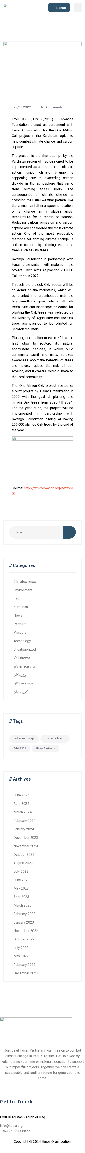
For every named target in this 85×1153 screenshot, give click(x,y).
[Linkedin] (29, 1086)
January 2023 (24, 922)
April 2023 (21, 897)
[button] (78, 7)
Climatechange (25, 582)
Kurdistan (21, 607)
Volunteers (22, 658)
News (18, 615)
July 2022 (21, 948)
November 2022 (26, 931)
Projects (20, 632)
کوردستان (21, 692)
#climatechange (24, 738)
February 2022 (25, 965)
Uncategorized (25, 649)
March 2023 (23, 905)
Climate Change (55, 738)
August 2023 (23, 863)
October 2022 (24, 939)
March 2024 (23, 812)
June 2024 (22, 795)
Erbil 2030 (20, 748)
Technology (22, 641)
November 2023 (26, 846)
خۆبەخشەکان (23, 683)
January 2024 (24, 829)
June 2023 (22, 880)
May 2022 (21, 956)
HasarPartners (45, 748)
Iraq (16, 598)
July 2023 (21, 871)
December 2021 (26, 973)
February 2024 (25, 821)
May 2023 (21, 888)
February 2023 (25, 914)
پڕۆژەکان (20, 675)
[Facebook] (5, 1086)
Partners (20, 624)
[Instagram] (17, 1086)
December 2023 (26, 838)
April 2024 (21, 804)
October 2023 (24, 854)
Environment (23, 590)
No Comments (51, 107)
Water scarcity (24, 666)
